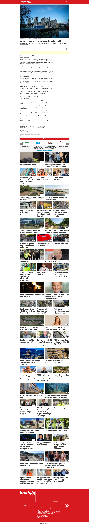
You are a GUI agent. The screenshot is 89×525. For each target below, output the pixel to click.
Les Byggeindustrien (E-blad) (53, 1)
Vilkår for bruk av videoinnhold (41, 515)
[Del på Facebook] (65, 49)
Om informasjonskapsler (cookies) (42, 516)
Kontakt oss (55, 501)
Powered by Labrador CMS (44, 523)
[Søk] (64, 1)
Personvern (38, 517)
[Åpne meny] (67, 2)
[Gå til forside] (26, 1)
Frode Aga (46, 496)
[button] (21, 144)
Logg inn (60, 1)
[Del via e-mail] (68, 49)
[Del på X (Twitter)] (67, 49)
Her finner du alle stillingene (44, 150)
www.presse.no (54, 508)
